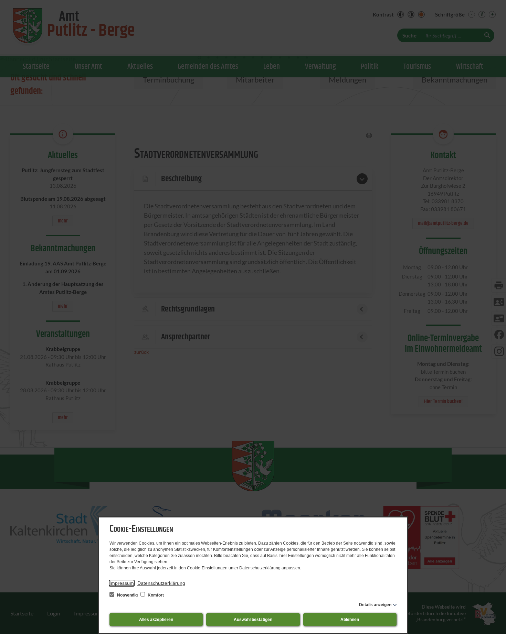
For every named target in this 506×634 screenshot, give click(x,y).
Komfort (155, 595)
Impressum (121, 583)
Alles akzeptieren (156, 619)
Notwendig (127, 595)
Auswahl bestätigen (253, 619)
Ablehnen (349, 619)
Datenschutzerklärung (161, 583)
